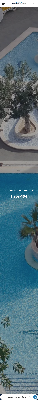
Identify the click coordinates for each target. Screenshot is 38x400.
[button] (35, 397)
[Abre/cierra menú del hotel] (3, 3)
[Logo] (19, 3)
